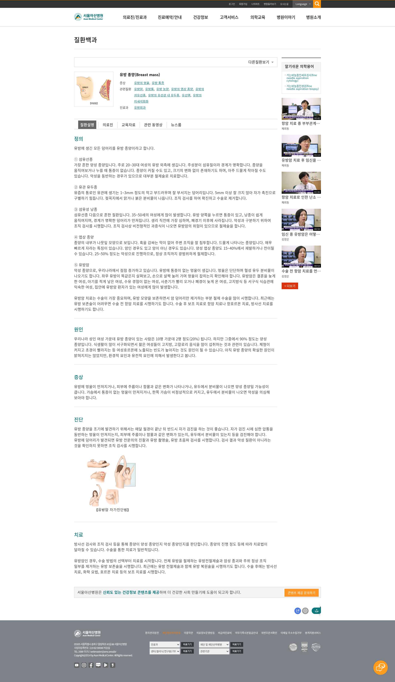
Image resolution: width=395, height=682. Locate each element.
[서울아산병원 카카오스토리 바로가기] (113, 665)
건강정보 (200, 17)
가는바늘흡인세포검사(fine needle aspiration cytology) (302, 77)
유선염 (186, 95)
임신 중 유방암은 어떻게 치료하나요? (301, 234)
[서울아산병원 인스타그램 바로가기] (84, 665)
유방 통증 (158, 83)
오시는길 (284, 4)
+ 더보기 (289, 286)
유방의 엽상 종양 (182, 89)
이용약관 (188, 633)
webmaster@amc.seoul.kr (103, 651)
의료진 (108, 125)
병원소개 (313, 17)
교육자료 (129, 125)
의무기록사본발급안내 (246, 633)
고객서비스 (229, 17)
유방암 (138, 89)
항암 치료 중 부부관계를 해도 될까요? (301, 123)
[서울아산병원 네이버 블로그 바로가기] (98, 665)
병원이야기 (286, 17)
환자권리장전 (152, 633)
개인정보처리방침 (171, 633)
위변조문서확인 (269, 633)
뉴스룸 (176, 125)
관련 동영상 (153, 125)
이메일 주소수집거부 (291, 633)
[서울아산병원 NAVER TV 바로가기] (106, 665)
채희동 (285, 128)
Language (301, 4)
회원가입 (243, 4)
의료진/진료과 (135, 17)
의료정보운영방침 (205, 633)
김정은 (285, 239)
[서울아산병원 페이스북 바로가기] (91, 665)
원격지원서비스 (313, 633)
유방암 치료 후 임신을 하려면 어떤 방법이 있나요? (301, 160)
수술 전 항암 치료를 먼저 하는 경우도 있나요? (301, 271)
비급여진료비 (225, 633)
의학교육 (257, 17)
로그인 (232, 4)
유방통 (149, 89)
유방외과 (140, 107)
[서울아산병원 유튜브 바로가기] (77, 665)
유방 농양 (162, 89)
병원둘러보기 (270, 4)
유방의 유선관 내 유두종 (163, 95)
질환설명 (87, 125)
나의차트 (255, 4)
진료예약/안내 (170, 17)
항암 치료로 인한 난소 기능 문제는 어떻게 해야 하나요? (301, 197)
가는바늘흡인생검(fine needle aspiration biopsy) (303, 87)
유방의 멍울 (141, 83)
